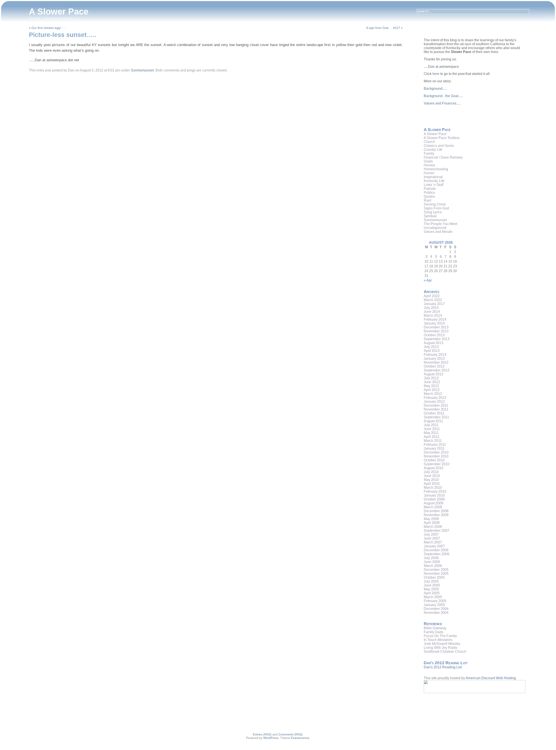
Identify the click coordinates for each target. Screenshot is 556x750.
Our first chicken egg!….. (48, 28)
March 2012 (433, 394)
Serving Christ (435, 204)
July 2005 (431, 581)
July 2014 (431, 308)
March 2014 (433, 315)
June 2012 (432, 382)
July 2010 (431, 472)
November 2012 (436, 362)
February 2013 (435, 354)
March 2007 (433, 542)
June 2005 (432, 585)
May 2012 (431, 386)
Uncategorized (435, 228)
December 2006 (436, 550)
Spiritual (430, 216)
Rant (427, 200)
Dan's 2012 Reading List (443, 667)
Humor (429, 173)
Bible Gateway (435, 628)
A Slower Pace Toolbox (442, 138)
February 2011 (435, 444)
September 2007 (436, 530)
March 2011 (433, 440)
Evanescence (300, 738)
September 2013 (436, 339)
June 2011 (432, 429)
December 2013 (436, 327)
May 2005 (431, 589)
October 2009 (434, 499)
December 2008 (436, 511)
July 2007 (431, 534)
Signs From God (436, 208)
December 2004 (436, 609)
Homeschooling (436, 169)
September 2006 (436, 554)
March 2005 (433, 597)
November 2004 (436, 612)
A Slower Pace (58, 12)
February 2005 (435, 601)
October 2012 (434, 366)
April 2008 (432, 523)
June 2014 (432, 311)
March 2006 (433, 566)
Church (429, 142)
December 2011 (436, 405)
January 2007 (434, 546)
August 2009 (433, 503)
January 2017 (434, 304)
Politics (429, 192)
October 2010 (434, 460)
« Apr (428, 280)
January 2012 (434, 401)
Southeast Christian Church (445, 651)
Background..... (435, 88)
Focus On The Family (440, 636)
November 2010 (436, 456)
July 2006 (431, 558)
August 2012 (433, 374)
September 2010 (436, 464)
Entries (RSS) (262, 734)
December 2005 (436, 569)
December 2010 (436, 452)
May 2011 (431, 433)
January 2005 (434, 605)
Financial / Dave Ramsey (443, 157)
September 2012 (436, 370)
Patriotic (430, 188)
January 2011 (434, 448)
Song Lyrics (433, 212)
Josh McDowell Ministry (442, 644)
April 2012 (432, 390)
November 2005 (436, 573)
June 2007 (432, 538)
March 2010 (433, 487)
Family (429, 153)
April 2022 (432, 296)
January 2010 (434, 495)
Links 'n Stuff (433, 185)
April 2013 (432, 351)
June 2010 (432, 476)
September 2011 (436, 417)
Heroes (429, 165)
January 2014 (434, 323)
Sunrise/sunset (142, 70)
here (435, 74)
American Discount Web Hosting (491, 678)
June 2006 (432, 562)
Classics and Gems (439, 145)
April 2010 (432, 483)
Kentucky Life (434, 181)
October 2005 (434, 577)
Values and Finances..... (442, 103)
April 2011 (431, 437)
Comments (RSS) (290, 734)
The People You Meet (440, 224)
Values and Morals (438, 231)
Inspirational (433, 177)
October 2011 (434, 413)
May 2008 (431, 519)
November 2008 (436, 515)
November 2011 (436, 409)
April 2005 (432, 593)
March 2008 (433, 526)
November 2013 (436, 331)
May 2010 (431, 480)
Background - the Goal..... (443, 96)
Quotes (429, 196)
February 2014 (435, 319)
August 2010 (433, 468)
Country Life (433, 149)
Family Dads (433, 632)
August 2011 (433, 421)
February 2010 (435, 491)
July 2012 (431, 378)
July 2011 (431, 425)
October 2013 (434, 335)
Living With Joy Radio (440, 647)
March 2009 (433, 507)
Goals (428, 161)
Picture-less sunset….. (62, 34)
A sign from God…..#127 (383, 28)
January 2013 (434, 358)
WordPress (270, 738)
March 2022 (433, 300)
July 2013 (431, 347)
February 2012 (435, 397)
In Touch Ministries (438, 640)
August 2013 (433, 343)
